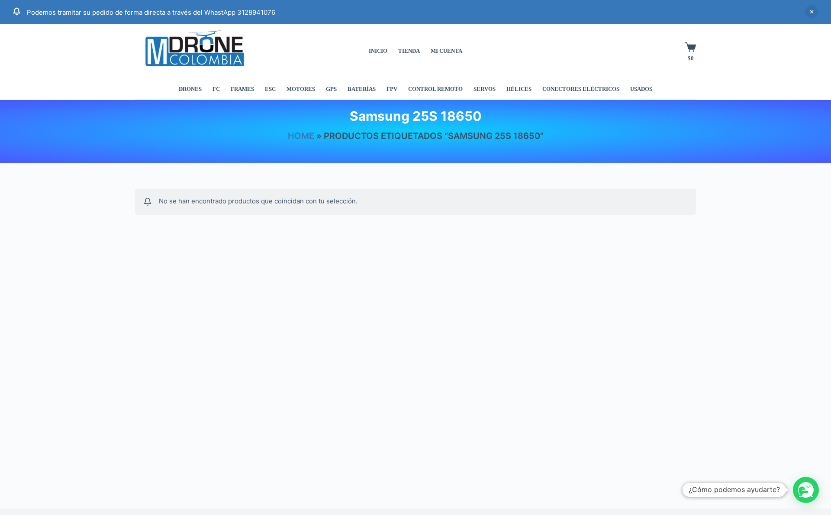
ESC (270, 89)
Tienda (409, 51)
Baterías (362, 89)
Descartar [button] (811, 11)
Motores (301, 89)
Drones (190, 89)
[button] (806, 490)
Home (301, 136)
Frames (242, 89)
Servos (484, 89)
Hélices (518, 89)
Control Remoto (435, 89)
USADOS (641, 89)
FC (216, 89)
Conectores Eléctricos (580, 89)
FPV (392, 89)
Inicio (378, 51)
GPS (331, 89)
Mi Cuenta (446, 51)
